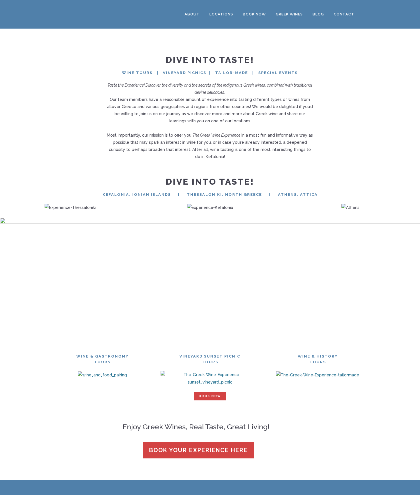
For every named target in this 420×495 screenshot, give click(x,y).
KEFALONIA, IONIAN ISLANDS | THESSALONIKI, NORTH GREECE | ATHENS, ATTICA (210, 194)
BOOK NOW (210, 396)
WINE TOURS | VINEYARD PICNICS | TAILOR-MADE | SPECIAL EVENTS (210, 73)
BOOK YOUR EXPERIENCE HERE (198, 450)
